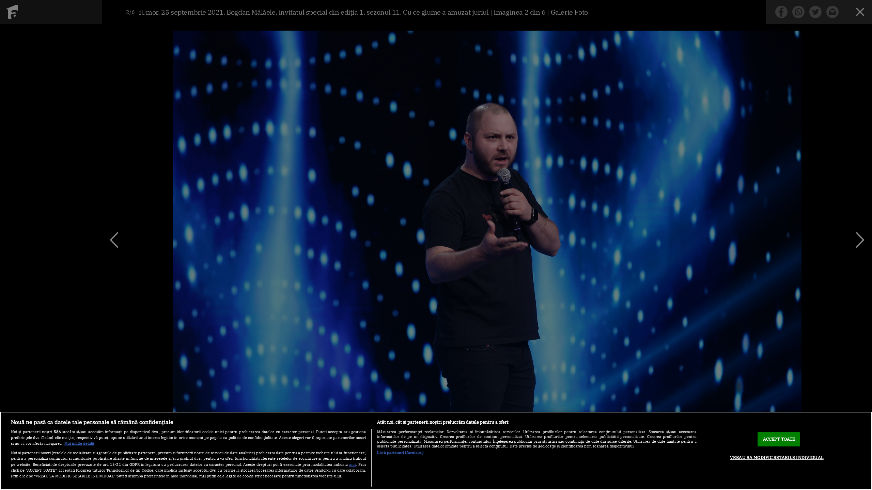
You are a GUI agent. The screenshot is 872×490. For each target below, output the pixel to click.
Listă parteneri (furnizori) (400, 452)
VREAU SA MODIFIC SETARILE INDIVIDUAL (777, 457)
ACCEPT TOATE (779, 439)
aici (352, 464)
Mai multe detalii (79, 443)
